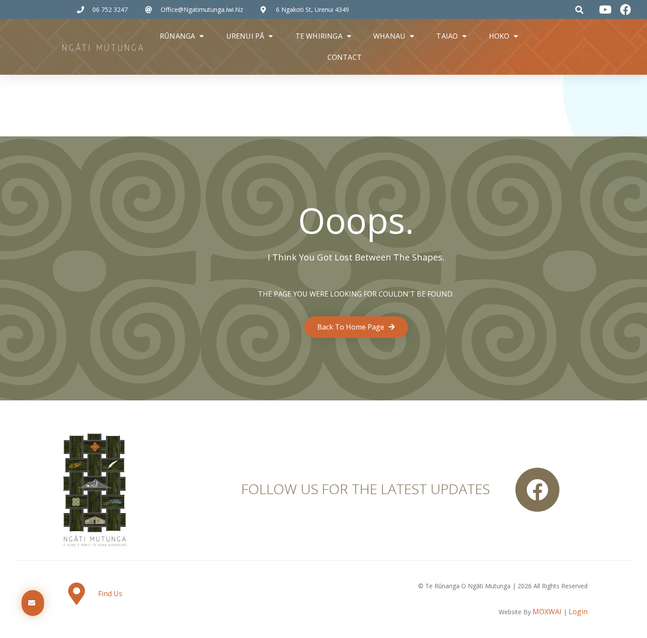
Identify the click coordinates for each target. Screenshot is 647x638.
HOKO (499, 36)
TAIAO (447, 36)
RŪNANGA (177, 36)
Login (578, 611)
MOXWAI (547, 611)
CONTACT (344, 57)
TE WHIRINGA (318, 36)
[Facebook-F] (537, 490)
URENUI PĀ (245, 36)
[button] (579, 9)
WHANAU (389, 36)
